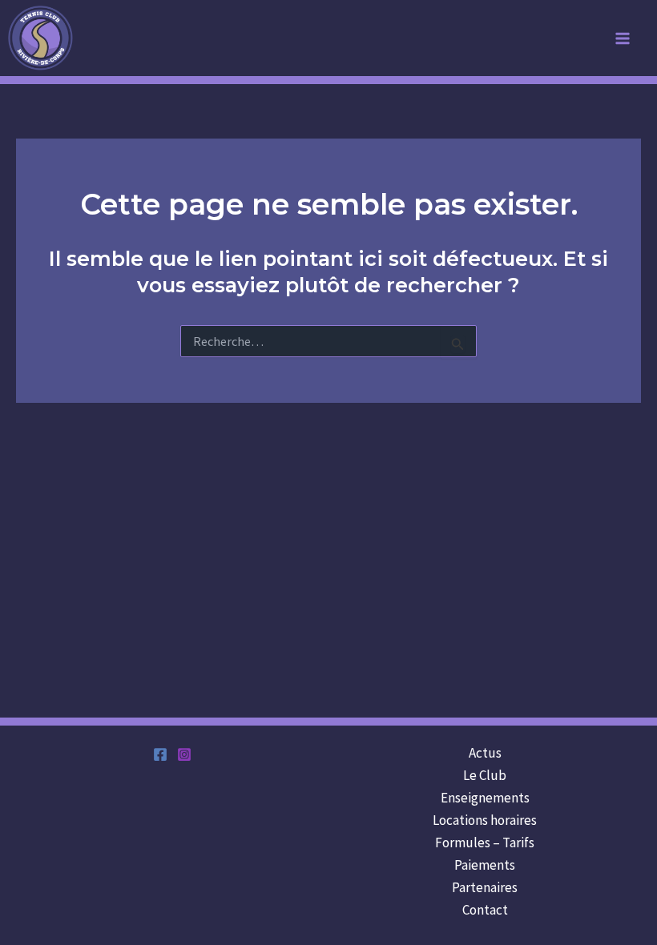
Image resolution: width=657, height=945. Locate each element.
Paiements (484, 865)
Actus (485, 753)
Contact (485, 910)
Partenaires (485, 887)
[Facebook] (160, 754)
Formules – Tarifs (484, 842)
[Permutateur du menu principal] (623, 38)
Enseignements (485, 797)
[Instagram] (184, 754)
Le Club (484, 775)
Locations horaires (485, 820)
